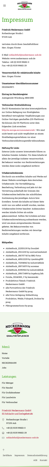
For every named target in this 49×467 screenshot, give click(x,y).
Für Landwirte (9, 397)
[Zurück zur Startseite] (24, 5)
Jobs (4, 367)
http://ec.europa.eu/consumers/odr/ (18, 130)
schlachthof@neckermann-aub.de (25, 54)
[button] (4, 5)
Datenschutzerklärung (37, 455)
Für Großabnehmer (11, 392)
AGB (35, 460)
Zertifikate (7, 455)
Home (4, 353)
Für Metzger (7, 382)
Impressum (19, 455)
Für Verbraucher (10, 402)
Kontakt (43, 460)
